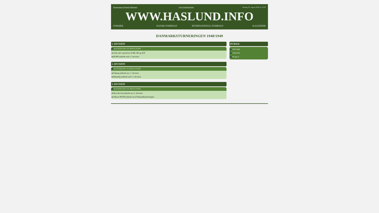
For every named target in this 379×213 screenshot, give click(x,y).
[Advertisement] (189, 111)
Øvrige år (235, 57)
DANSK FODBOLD (166, 26)
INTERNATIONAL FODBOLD (207, 26)
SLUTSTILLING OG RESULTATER (127, 49)
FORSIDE (118, 26)
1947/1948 (235, 49)
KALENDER (259, 26)
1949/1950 (235, 53)
